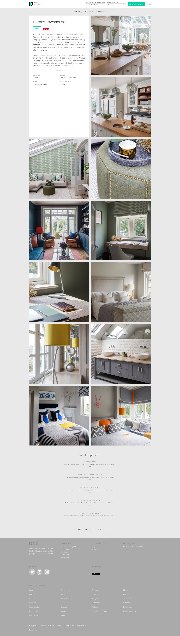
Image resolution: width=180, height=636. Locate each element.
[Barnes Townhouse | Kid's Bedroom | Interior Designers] (121, 416)
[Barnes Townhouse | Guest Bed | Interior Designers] (59, 416)
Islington (95, 598)
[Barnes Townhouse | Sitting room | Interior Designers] (59, 230)
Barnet (126, 594)
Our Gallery (77, 12)
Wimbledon (127, 603)
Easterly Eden (90, 462)
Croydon (64, 603)
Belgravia (95, 590)
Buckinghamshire (130, 611)
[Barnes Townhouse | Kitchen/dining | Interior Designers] (121, 45)
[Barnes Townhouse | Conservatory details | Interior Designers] (121, 169)
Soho (63, 594)
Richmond (96, 603)
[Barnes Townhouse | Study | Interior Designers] (121, 230)
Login (94, 547)
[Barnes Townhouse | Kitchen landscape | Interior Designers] (121, 107)
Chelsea (64, 607)
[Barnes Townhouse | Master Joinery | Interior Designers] (59, 354)
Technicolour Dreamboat (90, 513)
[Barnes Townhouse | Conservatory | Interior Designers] (59, 169)
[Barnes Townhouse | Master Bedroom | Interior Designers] (121, 292)
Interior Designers (80, 626)
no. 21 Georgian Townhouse (90, 500)
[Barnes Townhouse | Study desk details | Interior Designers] (59, 292)
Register (95, 549)
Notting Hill (33, 611)
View (90, 466)
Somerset (64, 611)
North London (97, 594)
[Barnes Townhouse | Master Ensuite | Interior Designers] (121, 354)
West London (34, 607)
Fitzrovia (126, 590)
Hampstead (65, 598)
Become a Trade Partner (133, 547)
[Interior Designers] (31, 7)
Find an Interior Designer (84, 529)
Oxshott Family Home (90, 487)
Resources (65, 558)
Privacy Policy (33, 626)
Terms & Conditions (47, 626)
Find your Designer (68, 547)
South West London (131, 598)
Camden (32, 598)
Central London (67, 590)
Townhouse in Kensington (90, 475)
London (32, 590)
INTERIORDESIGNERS (37, 4)
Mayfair (32, 594)
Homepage (65, 549)
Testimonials (65, 555)
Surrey (63, 615)
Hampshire (33, 615)
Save (47, 29)
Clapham (32, 603)
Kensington (127, 607)
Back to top (101, 529)
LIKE (37, 28)
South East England (99, 611)
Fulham (95, 607)
